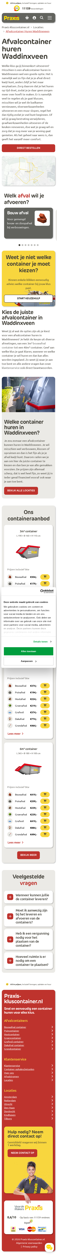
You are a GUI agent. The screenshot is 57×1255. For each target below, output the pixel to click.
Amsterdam (10, 1096)
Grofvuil (19, 712)
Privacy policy (30, 1246)
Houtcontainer (12, 1034)
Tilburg (8, 1118)
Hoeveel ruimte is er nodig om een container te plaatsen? (32, 961)
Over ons (9, 1072)
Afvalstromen (11, 1076)
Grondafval (21, 725)
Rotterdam (10, 1100)
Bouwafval (20, 576)
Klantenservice (12, 1065)
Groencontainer (12, 1037)
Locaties (8, 1079)
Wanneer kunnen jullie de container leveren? (32, 897)
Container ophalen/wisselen (19, 1069)
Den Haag (9, 1107)
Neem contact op (22, 1153)
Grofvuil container (14, 1041)
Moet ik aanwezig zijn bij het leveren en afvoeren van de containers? (31, 916)
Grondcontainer (12, 1048)
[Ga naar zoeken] (41, 17)
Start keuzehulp (28, 298)
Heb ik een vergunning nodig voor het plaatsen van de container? (32, 939)
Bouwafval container (15, 1026)
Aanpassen (27, 661)
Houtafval (20, 698)
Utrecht (8, 1103)
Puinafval (20, 583)
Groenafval (21, 705)
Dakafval (19, 718)
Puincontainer (11, 1030)
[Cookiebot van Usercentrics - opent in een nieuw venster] (41, 591)
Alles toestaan (28, 651)
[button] (19, 245)
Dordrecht (9, 1111)
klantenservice (11, 367)
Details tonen (40, 641)
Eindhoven (10, 1114)
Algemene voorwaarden (29, 1242)
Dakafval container (14, 1045)
